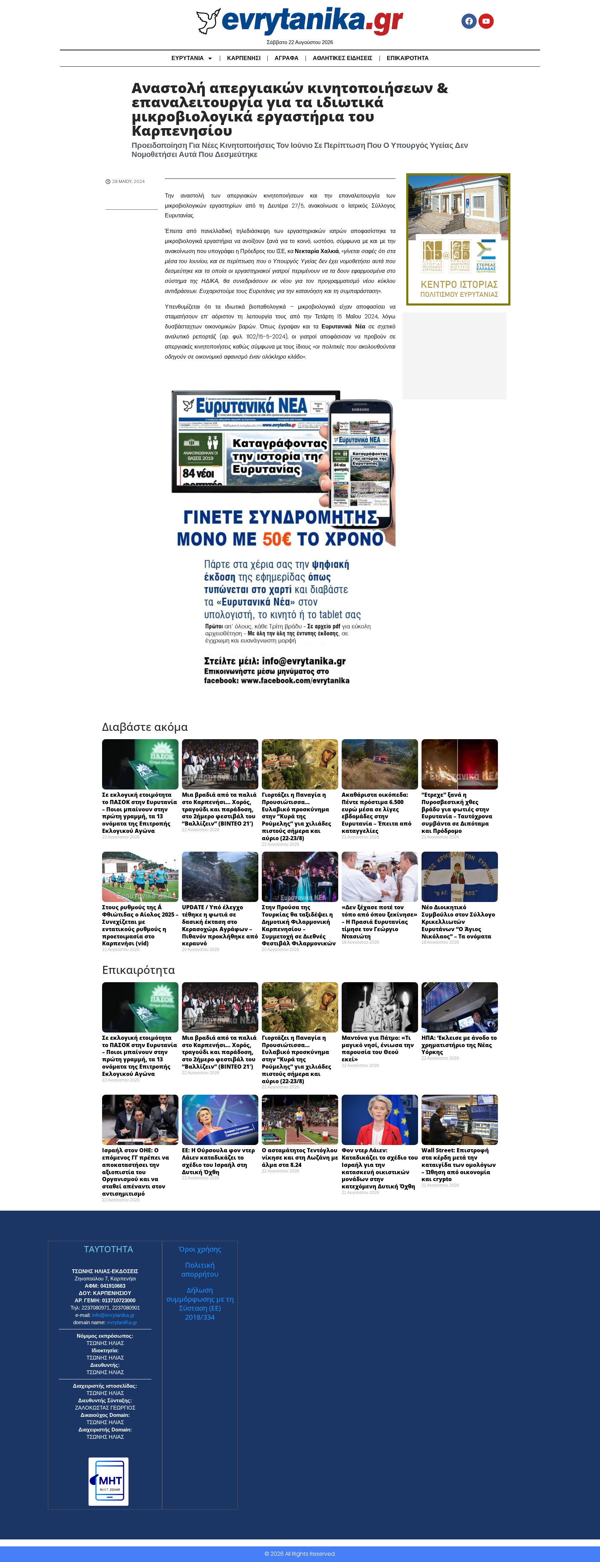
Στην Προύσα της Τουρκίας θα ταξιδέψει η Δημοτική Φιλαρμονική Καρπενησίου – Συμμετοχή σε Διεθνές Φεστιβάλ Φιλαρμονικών (299, 925)
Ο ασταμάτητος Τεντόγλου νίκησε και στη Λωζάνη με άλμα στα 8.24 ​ (300, 1157)
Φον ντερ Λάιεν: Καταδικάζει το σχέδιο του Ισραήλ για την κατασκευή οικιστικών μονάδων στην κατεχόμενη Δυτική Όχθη (380, 1168)
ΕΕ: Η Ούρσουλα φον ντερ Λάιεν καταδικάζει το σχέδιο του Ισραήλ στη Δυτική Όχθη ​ (218, 1161)
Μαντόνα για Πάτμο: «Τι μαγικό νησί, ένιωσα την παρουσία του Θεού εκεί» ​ (378, 1048)
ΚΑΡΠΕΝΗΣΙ (243, 58)
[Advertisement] (454, 355)
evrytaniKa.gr (122, 1322)
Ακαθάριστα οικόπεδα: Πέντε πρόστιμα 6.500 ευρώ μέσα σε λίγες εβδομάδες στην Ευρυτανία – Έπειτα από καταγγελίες (376, 813)
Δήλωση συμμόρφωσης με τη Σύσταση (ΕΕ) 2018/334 (200, 1303)
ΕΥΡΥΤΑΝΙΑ (188, 58)
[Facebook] (469, 21)
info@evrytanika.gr (113, 1315)
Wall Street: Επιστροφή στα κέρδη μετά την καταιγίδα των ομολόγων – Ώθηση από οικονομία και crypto (459, 1164)
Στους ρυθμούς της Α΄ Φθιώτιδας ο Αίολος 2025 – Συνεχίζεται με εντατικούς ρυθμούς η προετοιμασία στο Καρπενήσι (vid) (140, 925)
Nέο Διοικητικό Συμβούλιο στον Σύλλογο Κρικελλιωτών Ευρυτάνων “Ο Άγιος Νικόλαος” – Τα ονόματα (458, 921)
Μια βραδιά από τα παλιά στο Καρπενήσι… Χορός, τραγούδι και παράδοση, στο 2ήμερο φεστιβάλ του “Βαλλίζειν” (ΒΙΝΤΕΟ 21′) (219, 809)
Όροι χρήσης (200, 1249)
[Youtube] (486, 21)
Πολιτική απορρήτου (199, 1269)
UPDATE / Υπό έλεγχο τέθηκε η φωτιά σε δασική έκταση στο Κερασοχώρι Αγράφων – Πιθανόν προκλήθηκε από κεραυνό (220, 925)
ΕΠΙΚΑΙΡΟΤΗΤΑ (408, 58)
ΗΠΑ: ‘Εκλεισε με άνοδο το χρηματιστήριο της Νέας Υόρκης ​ (459, 1045)
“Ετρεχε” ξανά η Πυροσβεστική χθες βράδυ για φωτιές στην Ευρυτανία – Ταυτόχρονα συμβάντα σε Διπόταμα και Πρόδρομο (457, 813)
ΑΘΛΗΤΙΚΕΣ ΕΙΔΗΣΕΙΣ (343, 58)
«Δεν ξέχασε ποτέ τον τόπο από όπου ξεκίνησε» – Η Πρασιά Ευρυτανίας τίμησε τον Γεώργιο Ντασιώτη (379, 921)
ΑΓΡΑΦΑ (287, 58)
